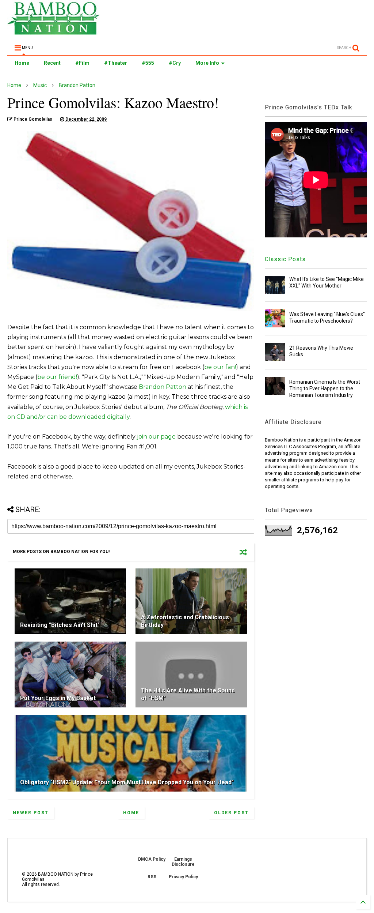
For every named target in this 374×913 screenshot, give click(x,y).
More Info (207, 63)
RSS (152, 876)
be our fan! (220, 367)
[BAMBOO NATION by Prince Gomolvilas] (53, 31)
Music (40, 85)
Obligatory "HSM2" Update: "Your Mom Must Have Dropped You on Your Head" (127, 782)
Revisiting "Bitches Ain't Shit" (60, 624)
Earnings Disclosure (183, 862)
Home (22, 63)
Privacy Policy (183, 876)
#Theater (115, 63)
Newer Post (31, 812)
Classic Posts (285, 259)
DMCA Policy (151, 859)
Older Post (231, 812)
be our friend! (57, 376)
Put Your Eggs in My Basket (58, 698)
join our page (156, 436)
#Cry (175, 63)
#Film (82, 63)
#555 (148, 63)
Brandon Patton (77, 85)
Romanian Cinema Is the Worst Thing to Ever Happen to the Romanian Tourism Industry (324, 388)
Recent (52, 63)
